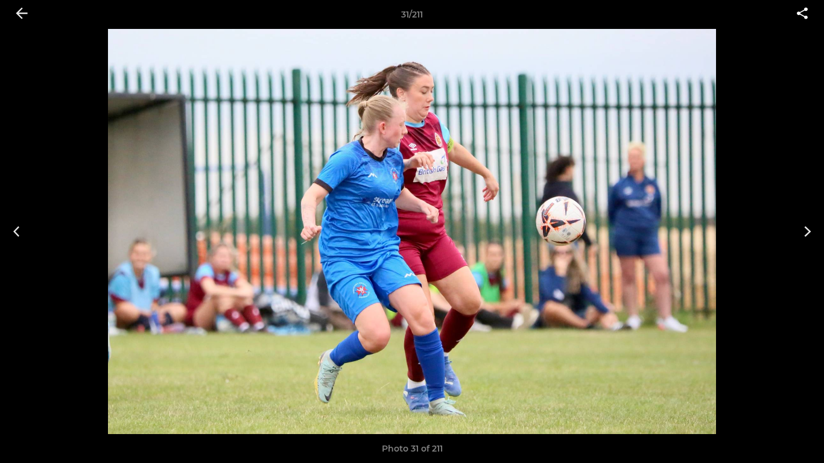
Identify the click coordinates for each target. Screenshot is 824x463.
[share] (802, 14)
